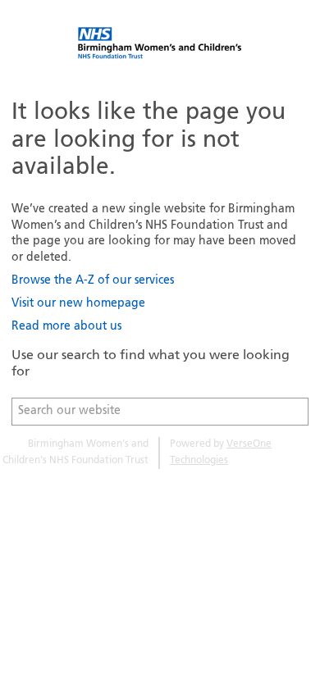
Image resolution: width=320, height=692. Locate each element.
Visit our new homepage (78, 304)
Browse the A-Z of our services (92, 281)
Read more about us (66, 327)
